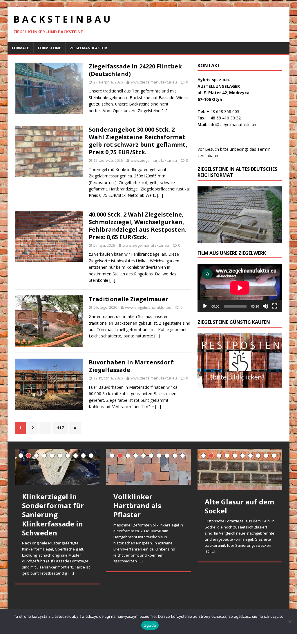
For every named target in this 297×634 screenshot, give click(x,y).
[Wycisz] (265, 306)
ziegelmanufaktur (88, 48)
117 (60, 427)
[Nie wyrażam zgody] (290, 621)
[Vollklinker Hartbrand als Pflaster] (148, 467)
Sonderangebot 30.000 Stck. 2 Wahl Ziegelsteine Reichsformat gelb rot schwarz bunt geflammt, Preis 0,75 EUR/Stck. (138, 141)
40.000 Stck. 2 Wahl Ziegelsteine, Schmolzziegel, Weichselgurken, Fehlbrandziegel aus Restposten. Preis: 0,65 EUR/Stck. (137, 225)
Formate (20, 48)
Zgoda (150, 625)
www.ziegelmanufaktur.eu (154, 82)
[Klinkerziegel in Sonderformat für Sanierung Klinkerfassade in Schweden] (57, 467)
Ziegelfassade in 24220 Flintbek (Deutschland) (135, 70)
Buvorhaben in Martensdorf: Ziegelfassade (132, 366)
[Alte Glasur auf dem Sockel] (240, 469)
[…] (164, 110)
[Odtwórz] (205, 306)
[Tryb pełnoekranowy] (275, 306)
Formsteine (49, 48)
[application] (240, 288)
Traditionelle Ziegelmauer (128, 299)
